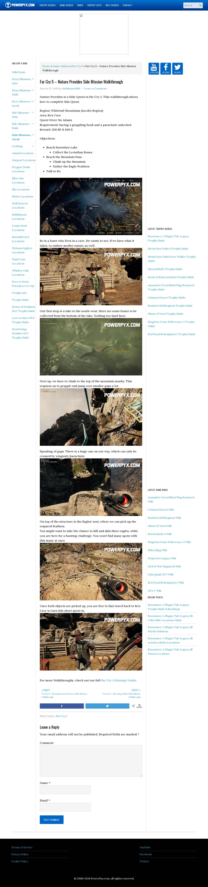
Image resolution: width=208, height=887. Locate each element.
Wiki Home (19, 72)
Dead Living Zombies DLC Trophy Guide (20, 333)
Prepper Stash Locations (21, 169)
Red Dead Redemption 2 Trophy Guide (171, 334)
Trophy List (19, 292)
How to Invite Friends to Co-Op (23, 283)
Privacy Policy (19, 854)
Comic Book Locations (19, 228)
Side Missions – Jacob (22, 137)
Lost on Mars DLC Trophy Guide (23, 320)
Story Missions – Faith (22, 92)
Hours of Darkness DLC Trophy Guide (23, 309)
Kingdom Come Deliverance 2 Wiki (169, 542)
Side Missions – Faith (21, 126)
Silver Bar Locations (18, 180)
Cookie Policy (19, 861)
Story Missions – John (22, 81)
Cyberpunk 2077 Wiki (160, 574)
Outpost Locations (24, 160)
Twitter (144, 861)
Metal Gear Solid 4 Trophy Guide (168, 248)
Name (45, 783)
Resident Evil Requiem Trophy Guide (170, 305)
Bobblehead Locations (19, 216)
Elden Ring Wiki (157, 550)
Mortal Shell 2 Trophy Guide (165, 269)
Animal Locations (23, 153)
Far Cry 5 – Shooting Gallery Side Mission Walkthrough (122, 693)
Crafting (17, 146)
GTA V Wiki (154, 590)
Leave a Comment (95, 88)
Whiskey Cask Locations (20, 272)
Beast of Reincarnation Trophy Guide (171, 277)
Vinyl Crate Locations (19, 261)
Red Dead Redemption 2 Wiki (166, 582)
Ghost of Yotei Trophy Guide (165, 313)
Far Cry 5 (61, 716)
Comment (46, 743)
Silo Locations (21, 189)
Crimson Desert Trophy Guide (166, 297)
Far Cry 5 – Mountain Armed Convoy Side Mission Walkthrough (64, 693)
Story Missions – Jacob (22, 103)
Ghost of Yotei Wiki (160, 525)
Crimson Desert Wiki (161, 509)
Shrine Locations (22, 196)
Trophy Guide (20, 299)
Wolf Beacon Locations (20, 205)
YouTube (145, 847)
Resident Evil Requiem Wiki (164, 517)
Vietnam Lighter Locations (22, 250)
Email (45, 800)
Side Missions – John (21, 114)
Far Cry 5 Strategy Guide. (119, 680)
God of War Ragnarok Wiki (164, 566)
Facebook (146, 854)
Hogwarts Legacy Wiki (162, 558)
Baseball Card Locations (20, 239)
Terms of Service (21, 847)
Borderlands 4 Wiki (160, 534)
